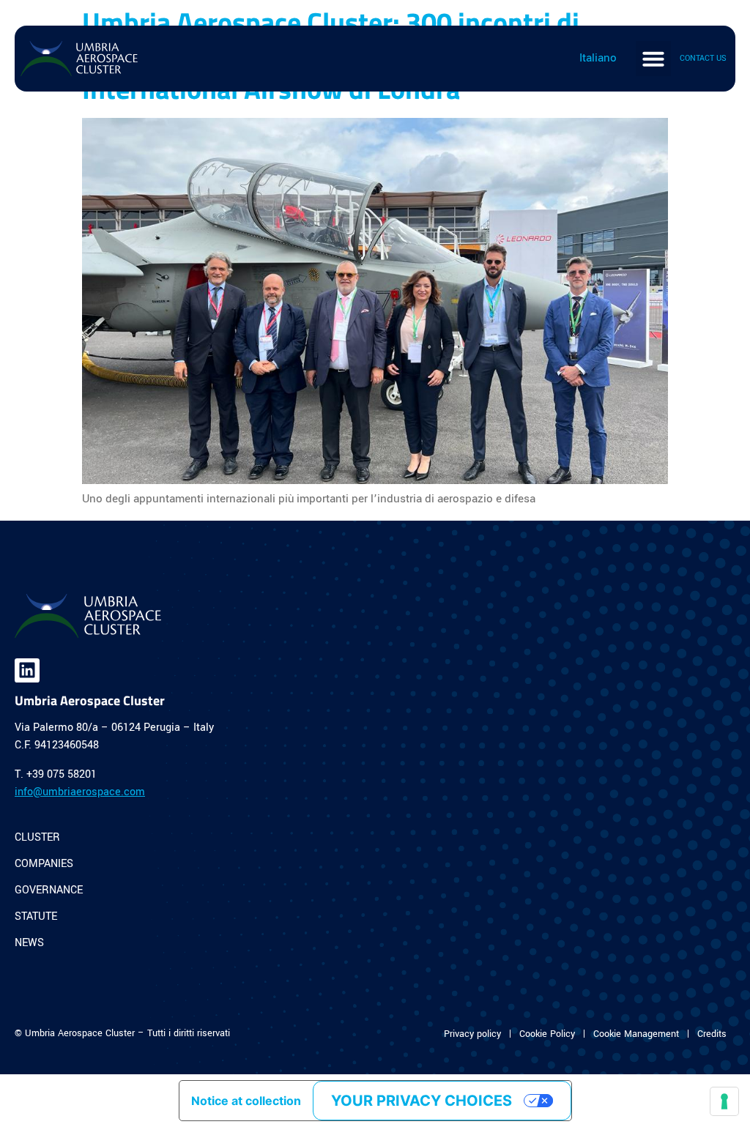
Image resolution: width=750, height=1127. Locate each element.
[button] (653, 58)
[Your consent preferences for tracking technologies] (724, 1101)
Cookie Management (636, 1034)
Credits (712, 1034)
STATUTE (36, 916)
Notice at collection (246, 1100)
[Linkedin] (27, 670)
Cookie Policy (547, 1034)
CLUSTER (37, 837)
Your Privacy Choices (421, 1100)
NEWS (29, 943)
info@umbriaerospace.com (80, 792)
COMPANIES (44, 863)
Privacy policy (472, 1034)
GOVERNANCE (49, 890)
